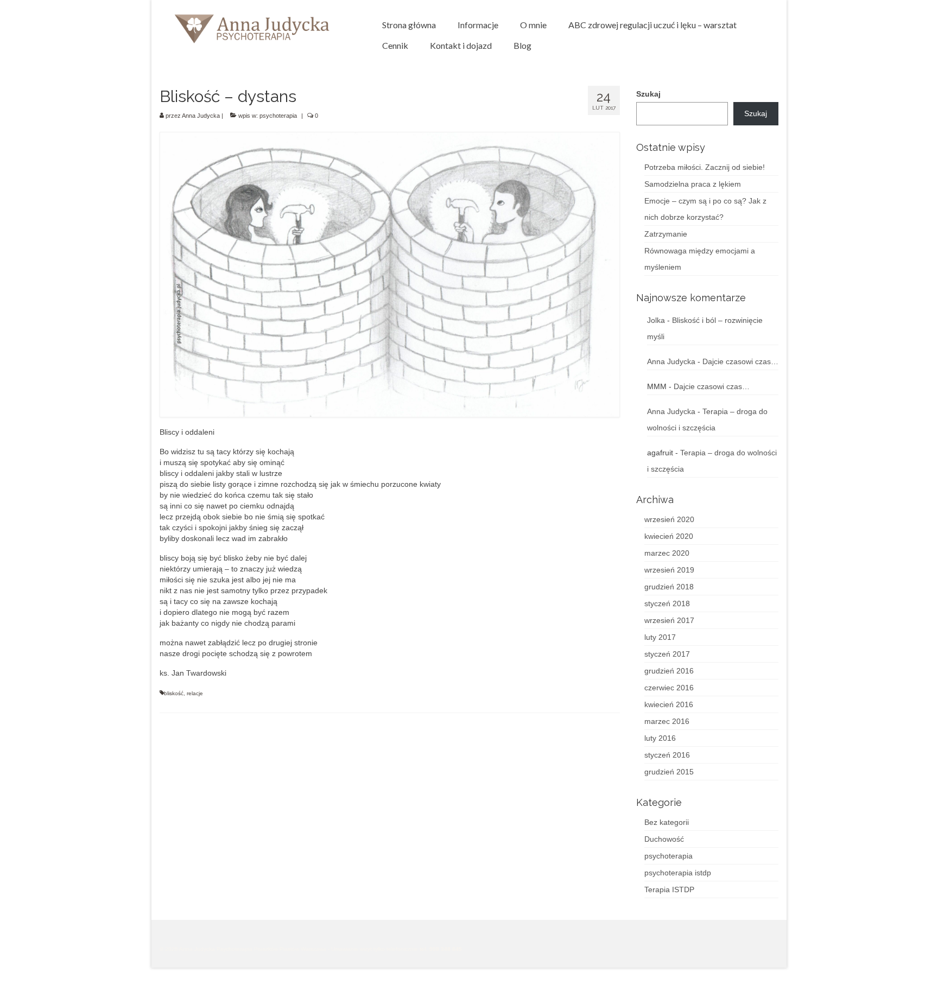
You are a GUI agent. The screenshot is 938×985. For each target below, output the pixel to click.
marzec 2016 (666, 721)
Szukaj (648, 94)
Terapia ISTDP (669, 889)
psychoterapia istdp (677, 872)
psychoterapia (278, 115)
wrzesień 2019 (669, 569)
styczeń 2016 (667, 755)
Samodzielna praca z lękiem (692, 184)
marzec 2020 (666, 553)
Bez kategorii (666, 822)
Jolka (656, 320)
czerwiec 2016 (669, 687)
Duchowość (664, 839)
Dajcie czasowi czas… (740, 361)
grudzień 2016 (669, 670)
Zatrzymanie (665, 234)
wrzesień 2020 (669, 519)
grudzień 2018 (669, 586)
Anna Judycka (201, 115)
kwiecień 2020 (668, 536)
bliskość (173, 693)
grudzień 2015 (669, 771)
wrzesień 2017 (669, 620)
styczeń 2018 (667, 603)
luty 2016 (660, 738)
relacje (195, 693)
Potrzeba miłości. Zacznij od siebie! (704, 167)
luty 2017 (660, 637)
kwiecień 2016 (668, 704)
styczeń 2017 (667, 654)
